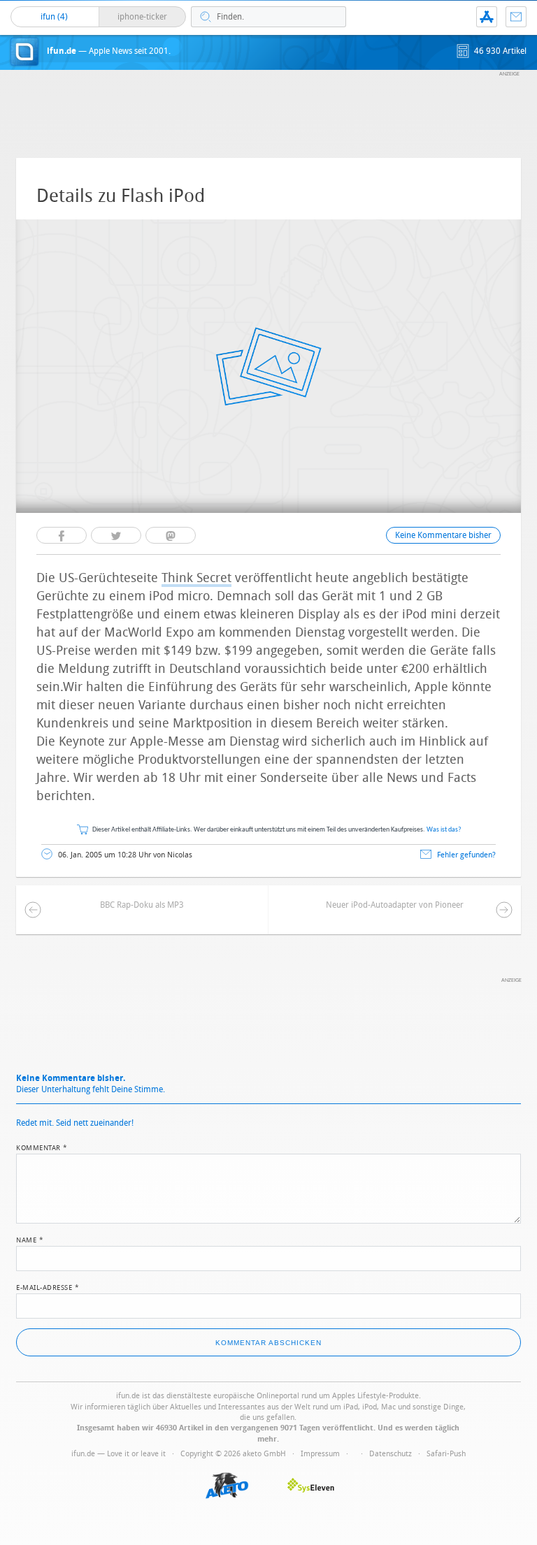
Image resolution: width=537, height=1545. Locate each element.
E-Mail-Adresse (47, 1286)
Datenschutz (390, 1453)
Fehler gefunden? (466, 854)
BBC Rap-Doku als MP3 (142, 905)
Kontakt (516, 17)
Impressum (320, 1453)
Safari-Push (446, 1453)
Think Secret (196, 578)
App (486, 17)
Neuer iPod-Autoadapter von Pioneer (395, 905)
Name (29, 1239)
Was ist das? (444, 830)
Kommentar (42, 1146)
